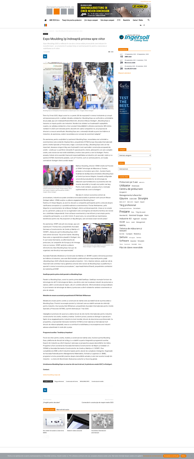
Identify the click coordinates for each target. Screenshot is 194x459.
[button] (148, 20)
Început (45, 31)
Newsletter (126, 20)
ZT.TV (118, 20)
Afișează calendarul (124, 73)
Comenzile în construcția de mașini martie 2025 (97, 402)
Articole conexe (49, 409)
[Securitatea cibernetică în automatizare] (102, 421)
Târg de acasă (140, 212)
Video (139, 244)
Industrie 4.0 (125, 218)
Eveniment (127, 244)
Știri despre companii (91, 20)
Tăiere (121, 244)
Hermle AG (123, 215)
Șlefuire (123, 237)
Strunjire (143, 198)
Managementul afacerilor (130, 195)
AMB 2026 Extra (54, 20)
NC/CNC (121, 234)
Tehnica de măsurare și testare (130, 229)
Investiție (144, 219)
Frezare (124, 211)
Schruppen (132, 237)
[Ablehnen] (191, 456)
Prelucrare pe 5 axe (128, 182)
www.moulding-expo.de (51, 375)
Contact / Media (138, 20)
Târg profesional (59, 381)
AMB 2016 (141, 182)
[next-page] (47, 436)
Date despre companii (107, 20)
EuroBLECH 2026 (130, 69)
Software (124, 241)
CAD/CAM (133, 199)
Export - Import (139, 202)
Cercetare (136, 208)
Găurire (123, 198)
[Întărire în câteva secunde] (78, 421)
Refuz (183, 456)
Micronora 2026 (130, 63)
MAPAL (122, 225)
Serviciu (138, 237)
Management (140, 222)
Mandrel (133, 241)
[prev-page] (44, 436)
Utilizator (124, 185)
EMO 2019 (130, 202)
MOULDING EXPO (84, 381)
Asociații (134, 244)
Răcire (128, 222)
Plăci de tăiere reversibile (131, 247)
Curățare (129, 234)
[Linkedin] (140, 25)
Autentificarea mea (146, 1)
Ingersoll (136, 219)
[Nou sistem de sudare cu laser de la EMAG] (54, 421)
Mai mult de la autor (63, 409)
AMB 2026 (128, 57)
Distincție (135, 186)
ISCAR (122, 222)
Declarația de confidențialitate (152, 456)
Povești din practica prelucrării (72, 20)
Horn (146, 215)
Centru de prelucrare (131, 189)
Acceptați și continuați (171, 456)
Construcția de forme (72, 381)
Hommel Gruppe (136, 215)
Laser (133, 222)
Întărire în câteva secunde (74, 430)
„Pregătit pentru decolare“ (51, 402)
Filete (132, 212)
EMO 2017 (122, 202)
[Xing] (144, 25)
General (51, 31)
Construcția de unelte (97, 381)
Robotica (137, 234)
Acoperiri (123, 192)
